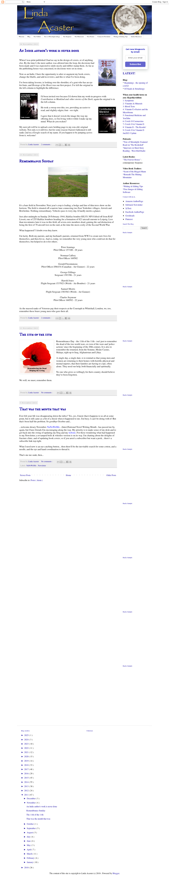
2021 (26, 752)
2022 (26, 748)
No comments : (47, 392)
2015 (26, 777)
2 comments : (46, 144)
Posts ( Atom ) (37, 480)
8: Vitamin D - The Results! (134, 127)
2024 (26, 739)
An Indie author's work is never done (49, 50)
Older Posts (111, 475)
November (31, 802)
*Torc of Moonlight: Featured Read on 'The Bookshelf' (135, 143)
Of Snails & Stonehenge (134, 88)
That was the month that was (42, 409)
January (30, 862)
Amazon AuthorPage (134, 201)
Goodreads (130, 215)
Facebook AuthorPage (134, 211)
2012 (26, 790)
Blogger (116, 873)
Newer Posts (25, 475)
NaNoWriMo (53, 426)
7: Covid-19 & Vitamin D (133, 124)
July (29, 836)
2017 (26, 769)
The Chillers (37, 36)
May (29, 845)
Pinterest (129, 219)
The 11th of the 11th (35, 334)
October (30, 823)
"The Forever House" (132, 159)
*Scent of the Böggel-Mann (134, 171)
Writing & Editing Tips (121, 36)
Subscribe (135, 64)
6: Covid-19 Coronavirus (133, 121)
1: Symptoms (128, 100)
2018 (26, 765)
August (30, 832)
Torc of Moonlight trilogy (52, 36)
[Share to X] (63, 145)
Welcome (21, 36)
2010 (26, 867)
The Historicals (79, 36)
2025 (26, 735)
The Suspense (67, 36)
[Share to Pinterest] (69, 145)
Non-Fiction (90, 36)
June (29, 840)
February (31, 857)
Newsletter (42, 465)
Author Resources (136, 36)
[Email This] (57, 145)
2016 (26, 773)
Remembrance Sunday (36, 161)
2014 (26, 782)
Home (68, 475)
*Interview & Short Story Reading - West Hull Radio (134, 149)
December (31, 798)
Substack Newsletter (133, 204)
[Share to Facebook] (66, 145)
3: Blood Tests (129, 106)
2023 (26, 743)
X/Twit (128, 208)
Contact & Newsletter (103, 36)
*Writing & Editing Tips (133, 186)
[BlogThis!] (60, 145)
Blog (28, 36)
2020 (26, 756)
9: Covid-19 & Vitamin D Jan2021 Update (133, 131)
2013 (26, 786)
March (30, 853)
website (72, 432)
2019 (26, 760)
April (29, 849)
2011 (26, 794)
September (31, 828)
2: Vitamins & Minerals (132, 103)
